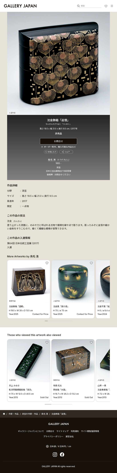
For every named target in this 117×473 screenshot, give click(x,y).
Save (46, 263)
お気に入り (106, 6)
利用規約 (75, 431)
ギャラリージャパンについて (31, 431)
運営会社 (70, 436)
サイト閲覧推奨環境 (90, 431)
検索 (83, 6)
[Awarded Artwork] (73, 360)
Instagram (55, 454)
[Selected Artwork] (28, 360)
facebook (62, 454)
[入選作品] (58, 63)
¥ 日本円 (62, 446)
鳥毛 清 (58, 159)
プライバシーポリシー (53, 436)
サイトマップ (62, 431)
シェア (67, 152)
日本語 (53, 446)
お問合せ (58, 141)
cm (69, 446)
